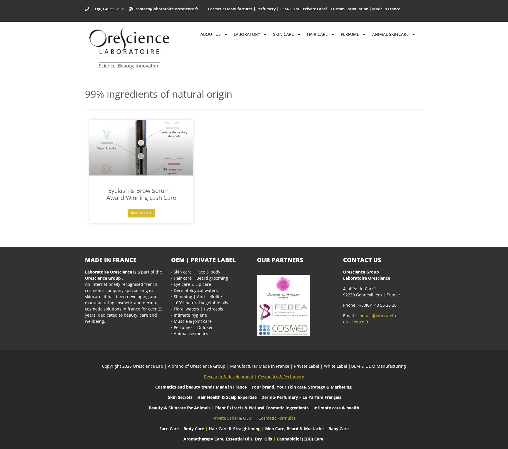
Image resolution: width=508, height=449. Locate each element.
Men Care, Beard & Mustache (294, 428)
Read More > (141, 212)
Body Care (193, 428)
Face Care (169, 428)
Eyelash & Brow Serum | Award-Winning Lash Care (141, 194)
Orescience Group (103, 278)
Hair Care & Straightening (235, 428)
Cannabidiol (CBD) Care (300, 439)
